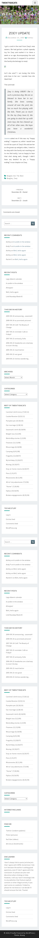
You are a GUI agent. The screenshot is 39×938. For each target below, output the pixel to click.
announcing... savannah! (23, 316)
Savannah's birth (12, 429)
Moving (8, 464)
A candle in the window (21, 242)
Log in (8, 515)
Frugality (9, 456)
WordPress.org (11, 528)
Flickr (8, 835)
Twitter (9, 831)
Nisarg (22, 935)
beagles (10, 178)
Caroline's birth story (14, 412)
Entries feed (10, 519)
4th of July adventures (14, 482)
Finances (9, 443)
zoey (15, 178)
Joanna (7, 138)
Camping (9, 451)
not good (18, 354)
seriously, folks (20, 338)
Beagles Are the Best (15, 176)
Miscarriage (10, 447)
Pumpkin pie (10, 421)
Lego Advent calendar (14, 279)
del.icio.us (9, 844)
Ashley (30, 38)
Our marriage (11, 425)
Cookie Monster (12, 416)
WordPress (30, 933)
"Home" (9, 486)
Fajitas (8, 491)
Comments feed (12, 523)
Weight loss (10, 434)
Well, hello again (19, 250)
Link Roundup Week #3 (14, 296)
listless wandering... (22, 359)
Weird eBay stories (13, 438)
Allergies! (9, 288)
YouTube (9, 839)
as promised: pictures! (23, 320)
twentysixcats (9, 2)
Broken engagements (14, 495)
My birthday (10, 460)
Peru (7, 473)
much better (19, 350)
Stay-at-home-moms (14, 469)
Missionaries (10, 478)
